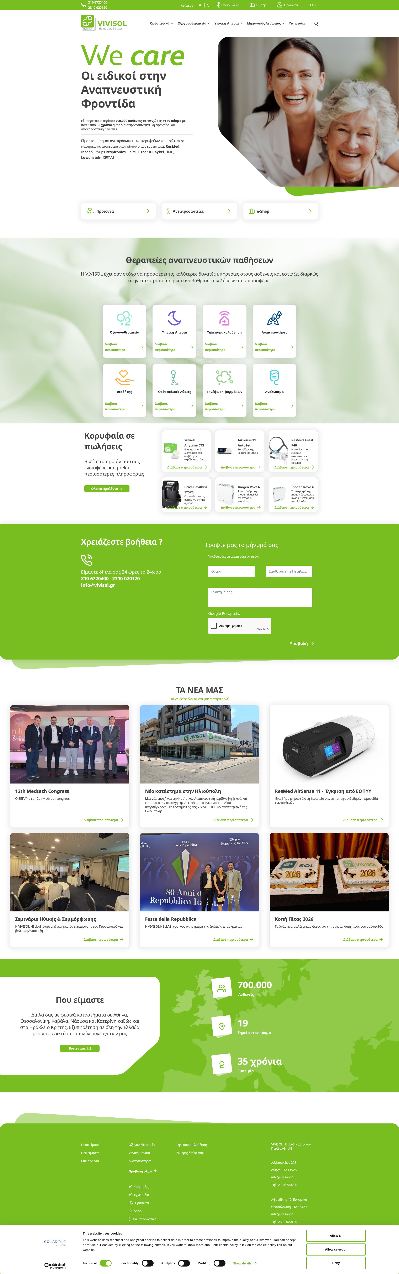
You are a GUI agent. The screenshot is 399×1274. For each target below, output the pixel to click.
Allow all (336, 1235)
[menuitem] (124, 347)
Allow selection (336, 1249)
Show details (242, 1263)
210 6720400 (287, 1184)
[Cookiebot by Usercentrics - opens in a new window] (55, 1266)
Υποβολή (299, 643)
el (312, 5)
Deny (336, 1263)
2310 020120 (287, 1221)
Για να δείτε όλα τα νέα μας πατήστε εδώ (199, 698)
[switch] (148, 1263)
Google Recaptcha (224, 613)
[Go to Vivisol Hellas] (104, 23)
